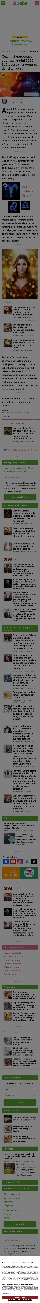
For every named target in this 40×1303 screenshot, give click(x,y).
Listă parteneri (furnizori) (6, 1293)
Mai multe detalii (23, 1268)
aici (10, 1277)
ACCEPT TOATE (20, 1297)
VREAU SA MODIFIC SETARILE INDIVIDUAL (20, 1300)
